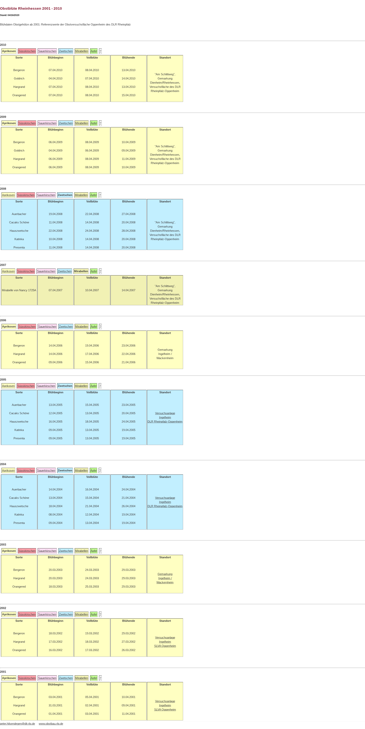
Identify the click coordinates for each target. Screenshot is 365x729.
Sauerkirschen (47, 51)
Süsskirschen (27, 51)
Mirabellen (81, 51)
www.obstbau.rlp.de (51, 723)
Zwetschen (66, 51)
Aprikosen (8, 195)
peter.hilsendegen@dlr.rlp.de (17, 723)
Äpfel (94, 51)
